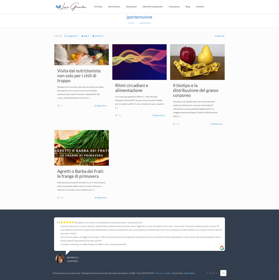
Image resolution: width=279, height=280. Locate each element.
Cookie (167, 273)
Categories (72, 36)
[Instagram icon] (213, 273)
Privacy (159, 273)
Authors (98, 36)
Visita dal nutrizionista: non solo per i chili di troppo (79, 75)
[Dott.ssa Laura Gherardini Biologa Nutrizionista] (71, 6)
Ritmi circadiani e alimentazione (131, 88)
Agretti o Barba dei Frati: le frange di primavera (80, 173)
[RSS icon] (216, 273)
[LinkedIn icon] (210, 273)
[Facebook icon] (207, 273)
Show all (220, 36)
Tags (86, 36)
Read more (102, 105)
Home (131, 23)
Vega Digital (189, 273)
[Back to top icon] (223, 273)
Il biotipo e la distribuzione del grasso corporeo (195, 90)
